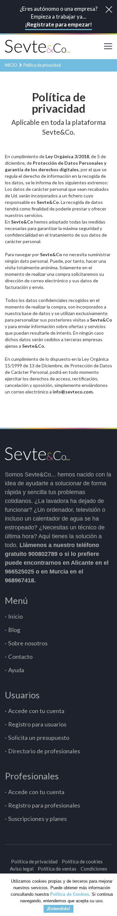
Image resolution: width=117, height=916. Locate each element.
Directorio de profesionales (44, 751)
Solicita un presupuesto (38, 737)
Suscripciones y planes (37, 818)
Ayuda (16, 670)
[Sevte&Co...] (37, 45)
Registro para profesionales (44, 805)
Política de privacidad (34, 861)
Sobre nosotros (27, 643)
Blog (14, 629)
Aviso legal (21, 869)
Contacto (20, 656)
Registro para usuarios (37, 724)
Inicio (11, 65)
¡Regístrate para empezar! (58, 24)
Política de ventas (57, 869)
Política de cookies (82, 861)
